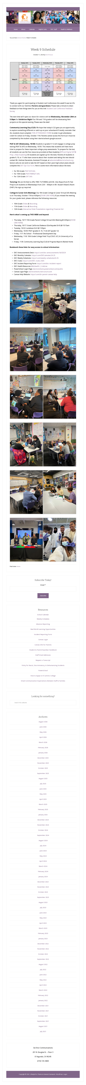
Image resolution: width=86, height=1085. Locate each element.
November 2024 (43, 825)
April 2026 (43, 737)
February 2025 (43, 809)
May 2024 (43, 856)
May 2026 (43, 732)
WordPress (59, 1074)
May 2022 (43, 980)
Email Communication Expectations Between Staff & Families (43, 681)
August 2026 (43, 722)
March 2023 (43, 928)
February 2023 (43, 933)
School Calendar (43, 615)
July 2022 (43, 970)
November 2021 (43, 1011)
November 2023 (43, 887)
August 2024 (43, 840)
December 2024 (43, 820)
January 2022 (43, 1000)
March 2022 (43, 990)
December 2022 (43, 944)
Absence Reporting (43, 624)
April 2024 (43, 861)
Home (18, 566)
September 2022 (43, 959)
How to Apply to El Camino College (43, 676)
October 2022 (43, 954)
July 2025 (43, 784)
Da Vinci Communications (43, 17)
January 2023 (43, 939)
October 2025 (43, 768)
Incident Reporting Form (43, 634)
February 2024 (43, 871)
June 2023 (43, 913)
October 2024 (43, 830)
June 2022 (43, 975)
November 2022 (43, 949)
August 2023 (43, 902)
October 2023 (43, 892)
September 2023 (43, 897)
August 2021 (43, 1026)
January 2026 (43, 753)
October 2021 (43, 1016)
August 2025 (43, 778)
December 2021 (43, 1006)
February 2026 (43, 748)
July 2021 (43, 1031)
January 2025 (43, 815)
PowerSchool (43, 670)
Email (43, 585)
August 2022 (43, 964)
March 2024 (43, 866)
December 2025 (43, 758)
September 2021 (43, 1021)
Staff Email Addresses (43, 655)
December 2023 (43, 882)
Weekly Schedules (43, 619)
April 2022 (43, 985)
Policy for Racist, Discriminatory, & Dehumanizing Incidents (43, 665)
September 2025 (43, 773)
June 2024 (43, 851)
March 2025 (43, 804)
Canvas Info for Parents (43, 645)
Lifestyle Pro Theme (36, 1074)
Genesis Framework (49, 1074)
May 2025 (43, 794)
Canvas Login (43, 640)
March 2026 (43, 742)
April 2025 (43, 799)
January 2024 (43, 877)
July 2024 (43, 846)
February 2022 (43, 995)
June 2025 (43, 789)
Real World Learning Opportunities (43, 629)
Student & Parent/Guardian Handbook (43, 650)
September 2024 (43, 835)
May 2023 (43, 918)
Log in (65, 1074)
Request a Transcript (43, 660)
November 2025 (43, 763)
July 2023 (43, 908)
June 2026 (43, 727)
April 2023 (43, 923)
